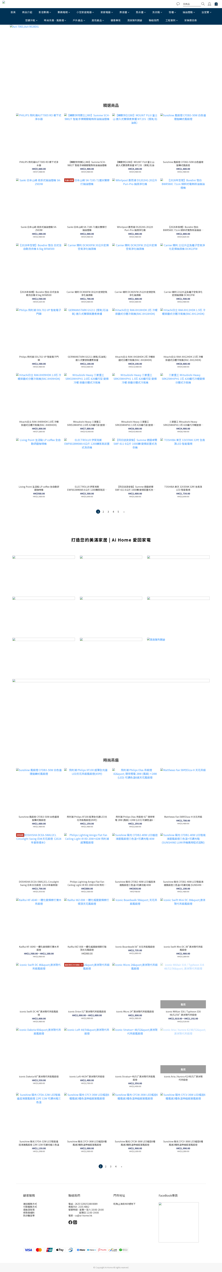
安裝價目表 (190, 20)
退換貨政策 (29, 1209)
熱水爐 (140, 12)
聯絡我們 (154, 20)
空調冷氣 (30, 20)
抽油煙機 (188, 12)
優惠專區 (116, 20)
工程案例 (170, 20)
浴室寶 (205, 12)
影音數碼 (44, 12)
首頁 (13, 12)
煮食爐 (123, 12)
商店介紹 (27, 12)
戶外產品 (78, 20)
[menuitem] (98, 512)
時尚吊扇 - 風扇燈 (54, 20)
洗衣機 (156, 12)
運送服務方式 (30, 1203)
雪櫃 (171, 12)
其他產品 (97, 20)
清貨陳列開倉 (134, 20)
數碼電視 (63, 12)
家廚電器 (106, 12)
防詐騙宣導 (29, 1215)
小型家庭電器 (84, 12)
